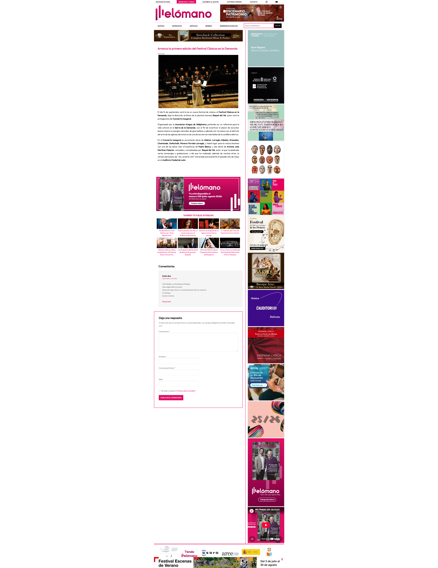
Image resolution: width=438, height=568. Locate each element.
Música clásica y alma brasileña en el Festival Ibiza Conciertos (167, 252)
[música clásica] (266, 382)
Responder (166, 301)
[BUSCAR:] (259, 26)
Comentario (164, 331)
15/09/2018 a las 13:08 (169, 278)
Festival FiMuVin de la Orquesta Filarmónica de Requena (209, 252)
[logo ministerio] (251, 552)
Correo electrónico (167, 368)
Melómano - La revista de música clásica (183, 12)
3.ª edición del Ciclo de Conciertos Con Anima (230, 231)
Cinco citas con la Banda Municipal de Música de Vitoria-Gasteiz (230, 252)
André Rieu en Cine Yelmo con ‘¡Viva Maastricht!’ (167, 232)
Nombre (163, 356)
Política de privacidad (186, 391)
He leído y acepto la (178, 391)
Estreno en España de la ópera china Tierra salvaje (208, 232)
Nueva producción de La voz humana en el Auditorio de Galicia (187, 232)
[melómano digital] (266, 48)
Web (161, 379)
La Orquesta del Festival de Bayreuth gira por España (188, 252)
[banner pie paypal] (219, 562)
